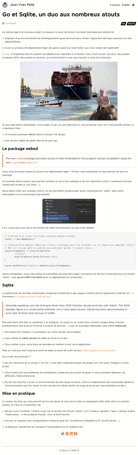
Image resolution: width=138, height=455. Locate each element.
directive (24, 162)
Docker (6, 54)
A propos (115, 5)
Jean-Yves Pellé (22, 4)
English (126, 5)
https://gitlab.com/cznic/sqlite (99, 350)
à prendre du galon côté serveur (33, 296)
